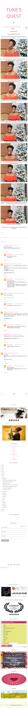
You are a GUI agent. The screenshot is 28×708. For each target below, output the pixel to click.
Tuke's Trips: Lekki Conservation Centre (10, 480)
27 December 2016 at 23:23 (16, 334)
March (4, 504)
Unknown (5, 312)
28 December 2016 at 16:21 (19, 303)
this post (5, 203)
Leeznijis (6, 245)
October (4, 493)
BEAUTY (14, 447)
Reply (5, 249)
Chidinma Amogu (7, 334)
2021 (2, 469)
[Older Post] (26, 394)
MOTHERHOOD (14, 459)
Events (5, 639)
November (4, 491)
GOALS (14, 449)
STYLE (14, 457)
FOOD (14, 448)
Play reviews (6, 637)
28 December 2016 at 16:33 (13, 353)
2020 (2, 471)
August (4, 496)
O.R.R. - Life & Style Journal (9, 297)
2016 (2, 477)
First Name (3, 531)
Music (5, 636)
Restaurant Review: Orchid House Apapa (10, 486)
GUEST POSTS (14, 450)
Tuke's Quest (14, 13)
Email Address (13, 527)
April (3, 502)
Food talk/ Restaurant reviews (9, 628)
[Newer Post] (1, 394)
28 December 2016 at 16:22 (19, 324)
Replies (6, 252)
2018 (2, 474)
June (3, 499)
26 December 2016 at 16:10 (13, 245)
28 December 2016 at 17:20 (19, 365)
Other (4, 641)
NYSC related (6, 634)
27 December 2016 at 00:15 (19, 254)
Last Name (3, 535)
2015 (2, 509)
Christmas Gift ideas (6, 483)
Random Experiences (7, 631)
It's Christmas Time (6, 489)
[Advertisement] (14, 400)
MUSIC (14, 453)
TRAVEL (14, 458)
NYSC (14, 455)
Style (4, 624)
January (4, 507)
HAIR (14, 452)
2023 (2, 466)
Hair (4, 629)
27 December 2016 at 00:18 (19, 279)
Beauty (5, 626)
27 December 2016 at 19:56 (19, 293)
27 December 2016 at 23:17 (13, 312)
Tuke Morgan (9, 254)
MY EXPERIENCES (14, 454)
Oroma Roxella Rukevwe (9, 293)
